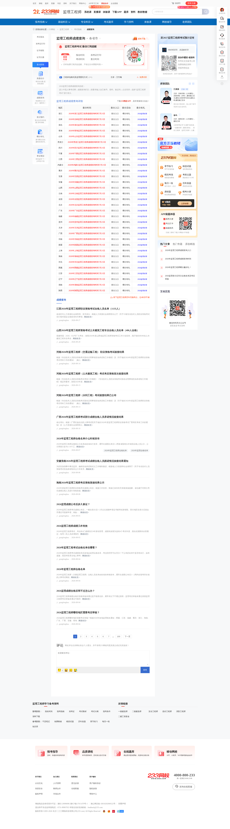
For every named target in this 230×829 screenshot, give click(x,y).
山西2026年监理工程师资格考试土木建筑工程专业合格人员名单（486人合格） (97, 330)
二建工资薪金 (123, 716)
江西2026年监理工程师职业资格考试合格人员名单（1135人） (88, 308)
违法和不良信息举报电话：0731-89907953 (52, 807)
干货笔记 (46, 722)
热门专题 (177, 244)
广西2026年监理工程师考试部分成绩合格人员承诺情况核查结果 (90, 417)
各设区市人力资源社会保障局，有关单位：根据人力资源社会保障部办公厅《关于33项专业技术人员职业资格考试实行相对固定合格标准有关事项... (103, 315)
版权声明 (39, 794)
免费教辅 (58, 722)
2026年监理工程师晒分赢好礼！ (176, 267)
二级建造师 (136, 711)
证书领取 (40, 51)
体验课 (106, 12)
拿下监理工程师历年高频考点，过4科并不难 (131, 297)
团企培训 (222, 56)
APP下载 (222, 64)
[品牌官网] (120, 811)
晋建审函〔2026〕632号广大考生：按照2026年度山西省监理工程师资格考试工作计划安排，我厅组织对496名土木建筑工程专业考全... (103, 337)
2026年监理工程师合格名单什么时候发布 (78, 438)
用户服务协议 (95, 783)
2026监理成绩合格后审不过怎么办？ (75, 590)
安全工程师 (153, 711)
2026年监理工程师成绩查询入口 (176, 250)
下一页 (127, 636)
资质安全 (39, 789)
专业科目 (86, 22)
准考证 (72, 711)
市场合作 (57, 794)
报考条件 (106, 711)
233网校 (51, 29)
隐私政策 (93, 789)
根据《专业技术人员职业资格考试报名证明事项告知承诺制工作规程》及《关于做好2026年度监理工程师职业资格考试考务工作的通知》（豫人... (103, 358)
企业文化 (39, 783)
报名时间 (48, 711)
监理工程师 (72, 12)
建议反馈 (222, 73)
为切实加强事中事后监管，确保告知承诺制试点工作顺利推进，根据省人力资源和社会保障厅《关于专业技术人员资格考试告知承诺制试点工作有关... (103, 467)
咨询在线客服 (185, 787)
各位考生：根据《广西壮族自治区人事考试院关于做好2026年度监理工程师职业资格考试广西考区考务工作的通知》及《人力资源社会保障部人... (102, 423)
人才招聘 (57, 783)
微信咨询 (222, 22)
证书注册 (40, 57)
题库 (46, 3)
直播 (53, 3)
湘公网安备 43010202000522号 (103, 804)
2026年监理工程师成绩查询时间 (176, 259)
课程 (40, 3)
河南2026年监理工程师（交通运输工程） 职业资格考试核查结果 (90, 352)
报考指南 (40, 22)
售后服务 (222, 39)
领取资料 (222, 30)
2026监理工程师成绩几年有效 (72, 526)
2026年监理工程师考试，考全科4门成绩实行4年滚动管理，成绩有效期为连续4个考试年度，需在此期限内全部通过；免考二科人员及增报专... (102, 532)
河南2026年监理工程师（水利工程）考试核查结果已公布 (86, 395)
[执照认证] (109, 811)
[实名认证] (113, 811)
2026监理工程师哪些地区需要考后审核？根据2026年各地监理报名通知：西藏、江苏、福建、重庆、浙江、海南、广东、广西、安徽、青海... (103, 619)
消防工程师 (181, 711)
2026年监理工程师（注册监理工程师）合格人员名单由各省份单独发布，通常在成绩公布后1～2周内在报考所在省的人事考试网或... (103, 576)
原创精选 (190, 244)
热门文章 (165, 244)
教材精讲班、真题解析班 (178, 50)
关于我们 (72, 3)
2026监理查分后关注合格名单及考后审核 (178, 277)
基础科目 (63, 22)
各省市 (93, 38)
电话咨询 (222, 47)
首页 (34, 3)
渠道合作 (104, 3)
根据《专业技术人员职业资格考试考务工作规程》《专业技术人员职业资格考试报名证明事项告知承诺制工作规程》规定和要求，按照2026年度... (102, 380)
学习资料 (129, 22)
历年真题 (82, 722)
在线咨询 (222, 13)
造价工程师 (167, 711)
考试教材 (83, 711)
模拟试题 (70, 722)
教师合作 (57, 789)
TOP (222, 78)
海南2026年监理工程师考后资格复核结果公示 (80, 482)
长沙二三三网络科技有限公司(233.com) (69, 811)
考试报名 (40, 37)
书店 (59, 3)
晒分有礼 (126, 114)
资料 (65, 3)
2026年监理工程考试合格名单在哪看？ (76, 547)
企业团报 (114, 3)
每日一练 (106, 722)
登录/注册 (192, 3)
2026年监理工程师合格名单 (115, 451)
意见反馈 (75, 783)
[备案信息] (104, 811)
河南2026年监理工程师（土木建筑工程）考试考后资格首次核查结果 (92, 373)
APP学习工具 (95, 4)
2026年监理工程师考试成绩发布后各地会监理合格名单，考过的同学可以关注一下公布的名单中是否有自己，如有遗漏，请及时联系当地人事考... (103, 554)
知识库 (35, 727)
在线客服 (75, 789)
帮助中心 (82, 3)
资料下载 (141, 39)
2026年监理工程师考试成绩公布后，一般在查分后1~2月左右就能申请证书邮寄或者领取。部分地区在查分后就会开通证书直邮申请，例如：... (102, 511)
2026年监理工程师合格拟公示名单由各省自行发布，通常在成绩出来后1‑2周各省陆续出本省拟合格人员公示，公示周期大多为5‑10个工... (102, 445)
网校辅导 (167, 22)
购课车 (178, 3)
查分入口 (115, 114)
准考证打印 (40, 44)
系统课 (87, 12)
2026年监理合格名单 (139, 451)
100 (118, 636)
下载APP (117, 12)
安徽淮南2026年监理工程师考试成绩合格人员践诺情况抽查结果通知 (92, 461)
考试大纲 (94, 711)
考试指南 (78, 29)
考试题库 (108, 22)
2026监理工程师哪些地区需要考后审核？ (78, 612)
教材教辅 (142, 12)
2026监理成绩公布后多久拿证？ (73, 504)
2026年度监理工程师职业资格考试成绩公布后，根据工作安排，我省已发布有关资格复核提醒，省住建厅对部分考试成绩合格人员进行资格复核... (103, 489)
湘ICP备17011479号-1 (79, 804)
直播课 (97, 12)
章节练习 (94, 722)
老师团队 (187, 22)
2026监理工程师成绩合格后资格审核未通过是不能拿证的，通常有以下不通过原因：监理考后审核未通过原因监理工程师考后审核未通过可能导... (103, 597)
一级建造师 (123, 711)
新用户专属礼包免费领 (188, 7)
